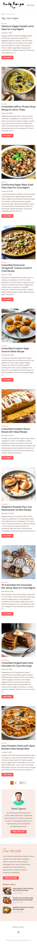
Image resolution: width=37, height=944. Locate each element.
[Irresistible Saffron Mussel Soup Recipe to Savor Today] (19, 68)
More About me (18, 832)
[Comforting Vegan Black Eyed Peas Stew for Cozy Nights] (19, 146)
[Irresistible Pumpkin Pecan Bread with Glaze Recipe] (19, 390)
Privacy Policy (18, 927)
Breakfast (5, 660)
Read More (7, 57)
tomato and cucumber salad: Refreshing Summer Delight (23, 899)
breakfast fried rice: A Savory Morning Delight (23, 908)
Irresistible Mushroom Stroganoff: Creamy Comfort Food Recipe (17, 268)
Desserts (5, 426)
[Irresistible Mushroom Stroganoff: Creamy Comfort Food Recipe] (19, 227)
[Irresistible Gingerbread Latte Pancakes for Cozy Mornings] (19, 624)
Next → (23, 783)
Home (3, 14)
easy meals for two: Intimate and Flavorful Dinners (23, 889)
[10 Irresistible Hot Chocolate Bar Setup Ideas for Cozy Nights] (19, 546)
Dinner (4, 23)
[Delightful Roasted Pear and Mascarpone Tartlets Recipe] (19, 468)
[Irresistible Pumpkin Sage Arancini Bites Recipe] (19, 310)
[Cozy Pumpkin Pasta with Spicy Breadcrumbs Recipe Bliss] (19, 707)
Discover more (11, 878)
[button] (30, 5)
